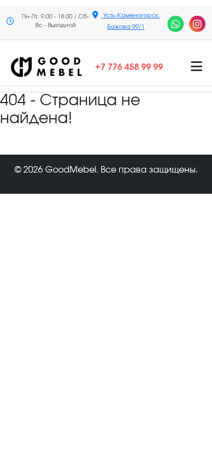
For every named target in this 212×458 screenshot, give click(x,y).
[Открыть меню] (196, 67)
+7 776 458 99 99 (129, 67)
